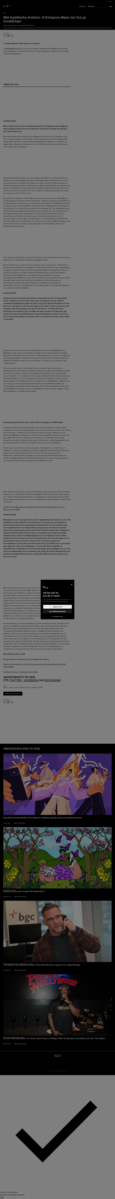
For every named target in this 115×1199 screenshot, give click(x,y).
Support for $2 (57, 607)
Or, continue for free (57, 616)
